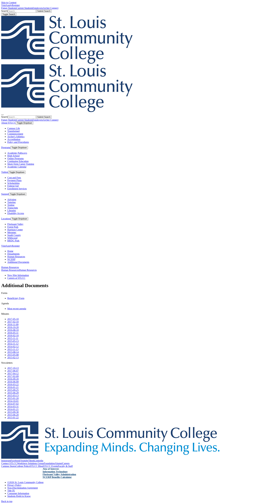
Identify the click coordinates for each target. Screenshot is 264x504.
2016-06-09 (13, 381)
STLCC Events (50, 466)
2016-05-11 (12, 333)
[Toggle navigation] (2, 114)
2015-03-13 (13, 395)
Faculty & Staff (65, 466)
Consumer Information (18, 493)
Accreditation (13, 139)
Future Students (8, 8)
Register (16, 5)
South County (14, 235)
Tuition (4, 172)
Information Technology (55, 471)
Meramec (11, 232)
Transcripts (12, 207)
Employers (38, 8)
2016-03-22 (13, 384)
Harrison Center (15, 229)
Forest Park (12, 227)
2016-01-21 (13, 387)
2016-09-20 (13, 379)
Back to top (6, 501)
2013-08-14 (13, 352)
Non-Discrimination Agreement (22, 488)
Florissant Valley (15, 224)
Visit (3, 5)
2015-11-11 (12, 338)
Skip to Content (8, 2)
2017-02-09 (13, 376)
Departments (13, 254)
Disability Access (15, 213)
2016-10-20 (13, 327)
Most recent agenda (16, 308)
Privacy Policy (14, 485)
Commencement (15, 134)
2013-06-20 (13, 415)
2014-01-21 (13, 409)
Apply (9, 5)
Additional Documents (18, 262)
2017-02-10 (13, 321)
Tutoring (11, 202)
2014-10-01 (13, 401)
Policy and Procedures (18, 142)
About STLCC (8, 123)
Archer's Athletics (15, 136)
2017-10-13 (13, 368)
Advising (11, 199)
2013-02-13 (13, 357)
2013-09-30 (13, 412)
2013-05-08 (13, 355)
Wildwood (12, 238)
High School (13, 155)
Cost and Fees (14, 177)
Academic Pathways (17, 153)
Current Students (24, 8)
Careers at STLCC (16, 278)
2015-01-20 (13, 398)
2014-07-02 (13, 404)
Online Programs (15, 158)
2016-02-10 (13, 335)
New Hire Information (18, 275)
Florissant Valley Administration (59, 474)
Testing (10, 205)
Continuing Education (18, 161)
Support (5, 194)
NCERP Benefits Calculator (57, 477)
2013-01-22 (13, 417)
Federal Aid (13, 186)
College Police (23, 466)
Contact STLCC (9, 463)
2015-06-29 (13, 393)
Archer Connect (50, 8)
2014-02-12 (13, 346)
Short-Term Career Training (20, 164)
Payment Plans (14, 180)
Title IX (11, 490)
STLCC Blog (36, 466)
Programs (5, 147)
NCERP (11, 259)
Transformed (13, 131)
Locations (6, 218)
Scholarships (13, 183)
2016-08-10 (13, 330)
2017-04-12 (13, 373)
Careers (66, 463)
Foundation (49, 463)
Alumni (58, 463)
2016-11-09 (12, 324)
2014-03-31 (13, 406)
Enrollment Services (17, 188)
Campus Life (13, 128)
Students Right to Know (19, 496)
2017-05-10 (13, 319)
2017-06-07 (13, 370)
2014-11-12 (12, 344)
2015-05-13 (13, 341)
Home (10, 251)
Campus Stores (8, 466)
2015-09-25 (13, 390)
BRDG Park (13, 240)
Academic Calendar (16, 166)
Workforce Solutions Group (30, 463)
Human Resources (16, 256)
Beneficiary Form (15, 298)
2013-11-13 (12, 349)
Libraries (11, 210)
